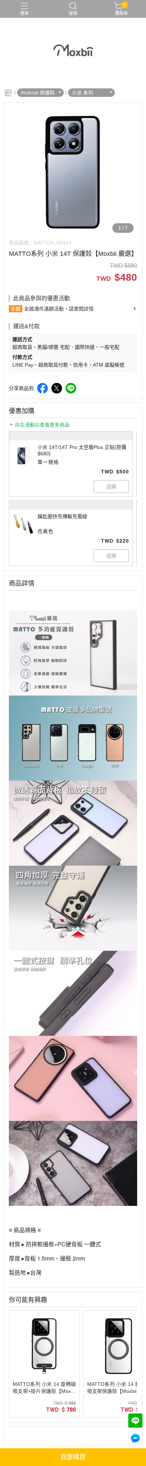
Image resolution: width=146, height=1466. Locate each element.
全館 (16, 309)
